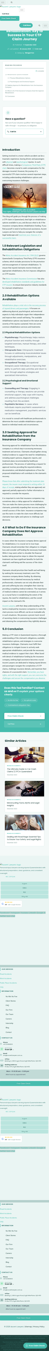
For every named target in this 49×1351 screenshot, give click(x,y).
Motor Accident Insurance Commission (21, 279)
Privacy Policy (38, 1326)
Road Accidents (6, 974)
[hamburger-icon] (2, 2)
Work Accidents (6, 978)
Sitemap (28, 1326)
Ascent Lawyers (8, 606)
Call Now (5, 14)
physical (9, 162)
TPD (1, 987)
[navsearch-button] (11, 2)
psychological (22, 162)
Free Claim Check (9, 18)
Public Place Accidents (8, 983)
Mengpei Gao (29, 53)
